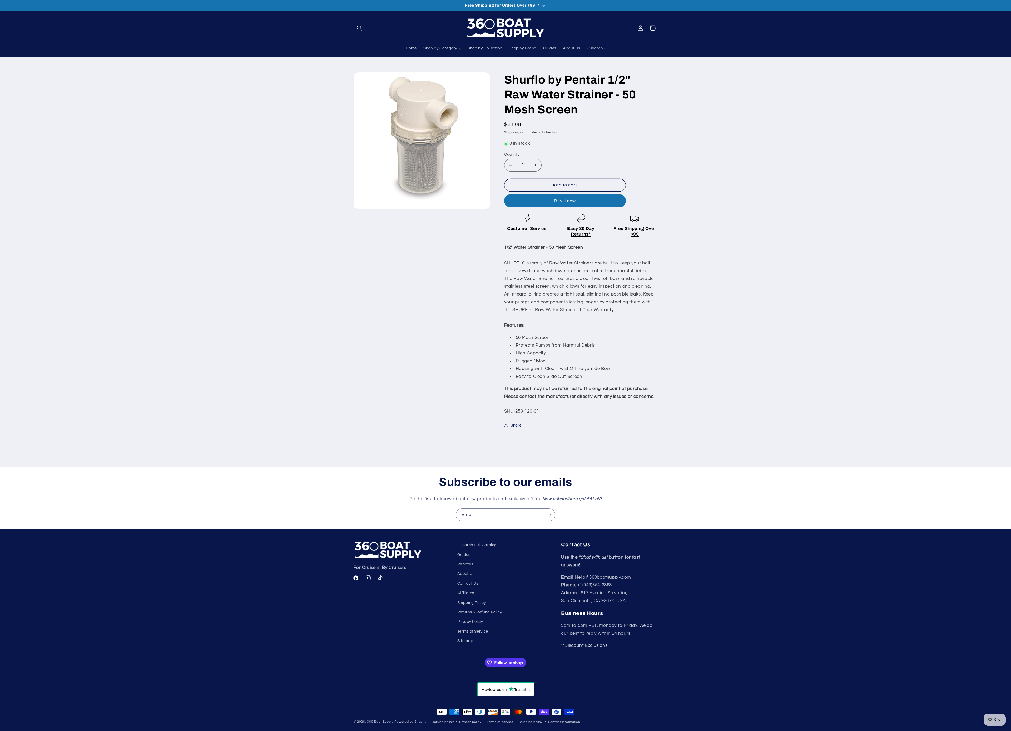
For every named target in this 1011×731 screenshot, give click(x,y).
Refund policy (443, 721)
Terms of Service (472, 631)
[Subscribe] (549, 514)
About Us (466, 574)
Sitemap (465, 641)
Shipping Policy (471, 603)
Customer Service (527, 228)
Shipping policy (531, 721)
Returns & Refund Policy (479, 612)
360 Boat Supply (380, 721)
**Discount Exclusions (584, 645)
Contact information (564, 721)
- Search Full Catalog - (478, 545)
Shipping (511, 132)
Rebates (465, 564)
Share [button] (516, 425)
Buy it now (565, 201)
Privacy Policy (470, 622)
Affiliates (465, 593)
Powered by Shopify (410, 721)
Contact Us (467, 583)
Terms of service (500, 721)
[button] (360, 28)
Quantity (511, 154)
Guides (463, 555)
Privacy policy (470, 721)
